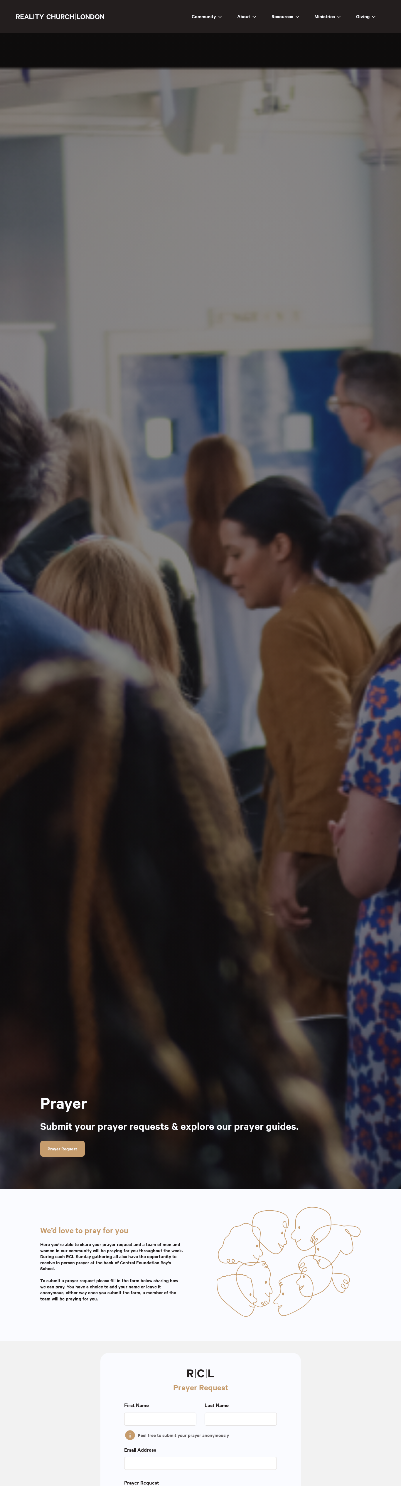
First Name (136, 1404)
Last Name (217, 1404)
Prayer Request (62, 1148)
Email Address (140, 1449)
